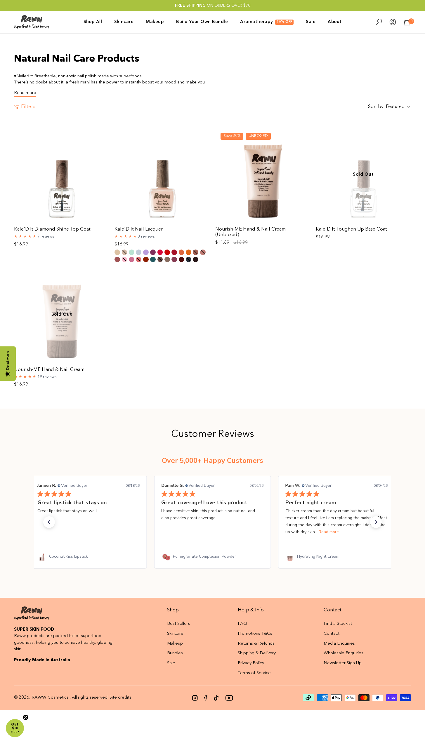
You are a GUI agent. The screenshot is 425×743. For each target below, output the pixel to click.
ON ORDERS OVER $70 (212, 6)
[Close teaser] (26, 717)
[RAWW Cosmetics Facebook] (205, 698)
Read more (25, 93)
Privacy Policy (251, 663)
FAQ (242, 624)
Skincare (175, 634)
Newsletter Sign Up (343, 663)
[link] (88, 556)
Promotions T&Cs (255, 634)
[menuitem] (96, 22)
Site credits (120, 697)
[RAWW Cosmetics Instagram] (195, 698)
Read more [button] (329, 532)
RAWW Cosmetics (50, 697)
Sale (171, 663)
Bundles (175, 653)
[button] (49, 522)
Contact (331, 634)
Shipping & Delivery (257, 653)
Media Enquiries (339, 643)
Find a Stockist (338, 624)
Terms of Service (254, 673)
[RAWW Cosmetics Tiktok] (216, 698)
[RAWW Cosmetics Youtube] (229, 698)
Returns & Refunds (256, 643)
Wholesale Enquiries (343, 653)
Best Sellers (178, 624)
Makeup (175, 643)
